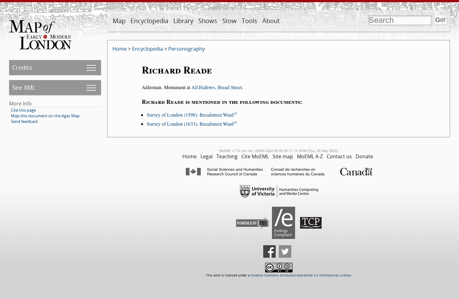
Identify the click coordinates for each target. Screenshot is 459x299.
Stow (229, 21)
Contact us (339, 156)
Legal (206, 156)
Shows (207, 21)
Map (119, 21)
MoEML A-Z (310, 156)
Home (119, 48)
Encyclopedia (149, 21)
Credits (22, 67)
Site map (283, 156)
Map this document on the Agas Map (45, 116)
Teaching (227, 156)
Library (183, 21)
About (271, 21)
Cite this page (23, 110)
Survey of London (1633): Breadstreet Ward (190, 123)
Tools (249, 21)
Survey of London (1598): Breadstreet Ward (190, 114)
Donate (364, 156)
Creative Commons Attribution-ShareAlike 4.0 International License (301, 275)
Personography (186, 48)
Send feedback (24, 121)
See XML (24, 87)
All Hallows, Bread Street (216, 87)
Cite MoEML (255, 156)
